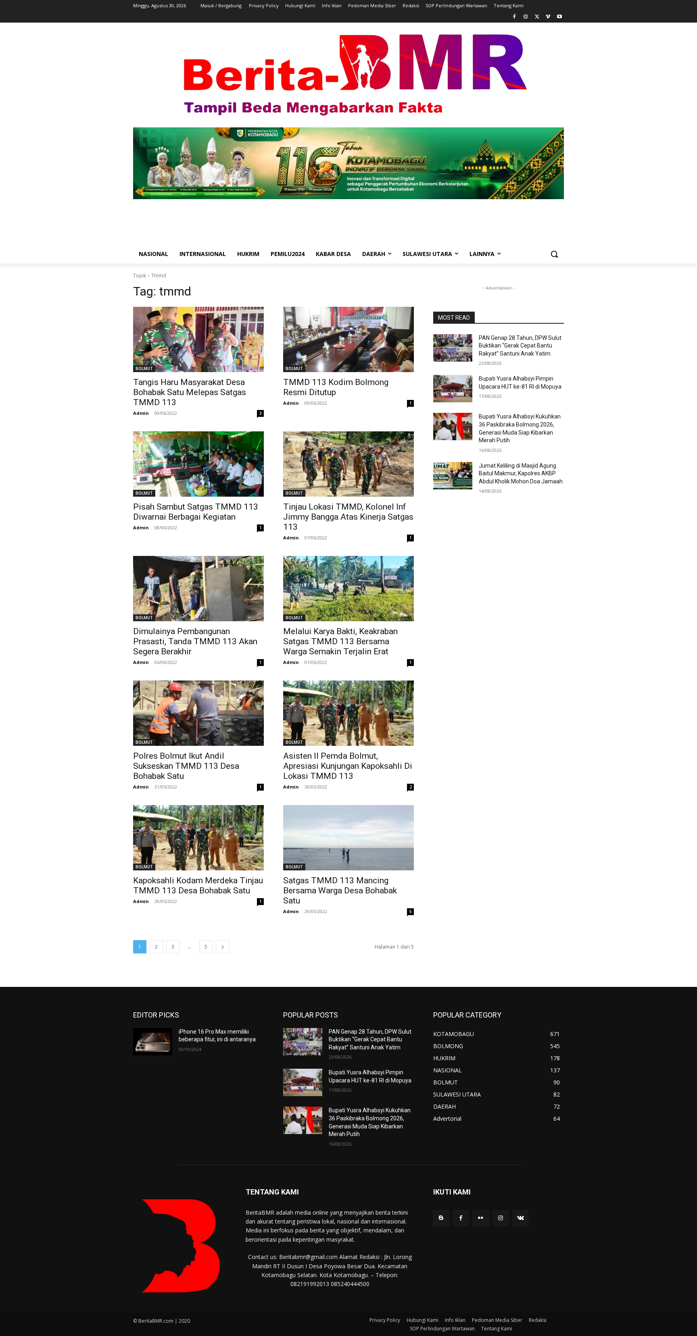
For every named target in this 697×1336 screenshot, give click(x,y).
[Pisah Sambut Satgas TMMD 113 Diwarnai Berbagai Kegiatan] (198, 464)
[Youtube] (559, 17)
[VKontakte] (520, 1218)
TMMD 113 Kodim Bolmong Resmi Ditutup (335, 387)
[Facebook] (514, 17)
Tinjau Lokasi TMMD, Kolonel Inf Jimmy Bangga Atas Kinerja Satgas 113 (348, 517)
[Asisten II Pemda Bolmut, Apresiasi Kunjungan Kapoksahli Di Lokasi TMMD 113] (348, 713)
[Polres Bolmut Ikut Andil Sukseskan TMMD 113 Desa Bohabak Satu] (198, 713)
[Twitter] (537, 17)
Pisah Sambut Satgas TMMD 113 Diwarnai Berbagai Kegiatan (195, 512)
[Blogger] (441, 1218)
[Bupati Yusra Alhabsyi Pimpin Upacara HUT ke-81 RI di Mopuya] (452, 388)
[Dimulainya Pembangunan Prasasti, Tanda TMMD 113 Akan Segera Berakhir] (198, 588)
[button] (554, 254)
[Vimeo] (548, 17)
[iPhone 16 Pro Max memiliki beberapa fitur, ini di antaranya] (152, 1041)
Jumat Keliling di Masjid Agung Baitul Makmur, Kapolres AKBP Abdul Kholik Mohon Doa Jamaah (521, 473)
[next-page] (223, 946)
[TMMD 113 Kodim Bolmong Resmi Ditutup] (348, 339)
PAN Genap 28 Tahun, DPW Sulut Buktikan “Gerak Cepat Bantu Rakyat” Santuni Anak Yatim (520, 346)
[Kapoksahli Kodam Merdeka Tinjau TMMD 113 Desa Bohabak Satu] (198, 837)
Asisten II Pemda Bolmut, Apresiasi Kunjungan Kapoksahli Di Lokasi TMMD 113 (347, 766)
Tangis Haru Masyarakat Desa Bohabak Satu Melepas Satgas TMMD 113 (189, 392)
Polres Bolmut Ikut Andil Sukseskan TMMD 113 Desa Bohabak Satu (186, 766)
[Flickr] (480, 1218)
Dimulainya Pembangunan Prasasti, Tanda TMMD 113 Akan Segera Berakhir (195, 641)
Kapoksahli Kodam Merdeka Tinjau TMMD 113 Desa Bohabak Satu (198, 885)
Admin (141, 413)
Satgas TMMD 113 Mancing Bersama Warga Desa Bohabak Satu (340, 890)
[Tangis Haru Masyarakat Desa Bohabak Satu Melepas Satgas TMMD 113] (198, 339)
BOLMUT (144, 368)
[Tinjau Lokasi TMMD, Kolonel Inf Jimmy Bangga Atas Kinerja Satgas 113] (348, 464)
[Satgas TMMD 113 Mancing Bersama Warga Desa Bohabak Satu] (348, 837)
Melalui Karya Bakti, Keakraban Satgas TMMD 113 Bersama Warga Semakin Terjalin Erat (340, 641)
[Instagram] (525, 17)
